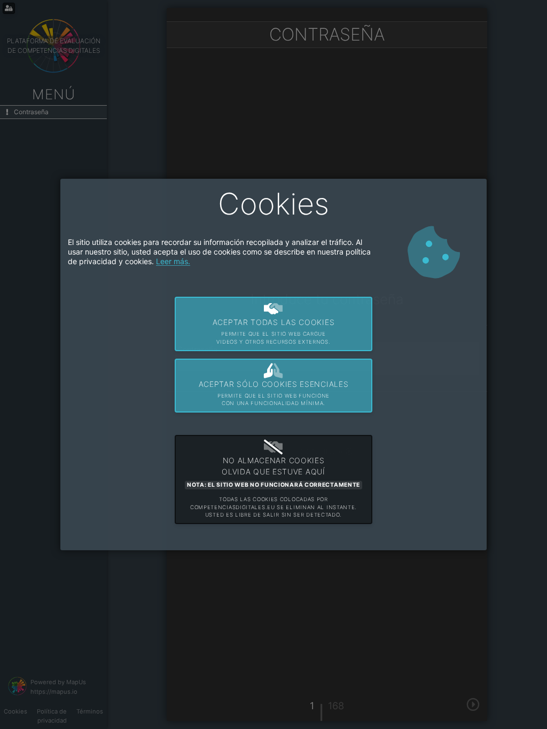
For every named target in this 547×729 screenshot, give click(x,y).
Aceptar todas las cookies (274, 331)
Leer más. (173, 261)
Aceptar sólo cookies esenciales (274, 393)
